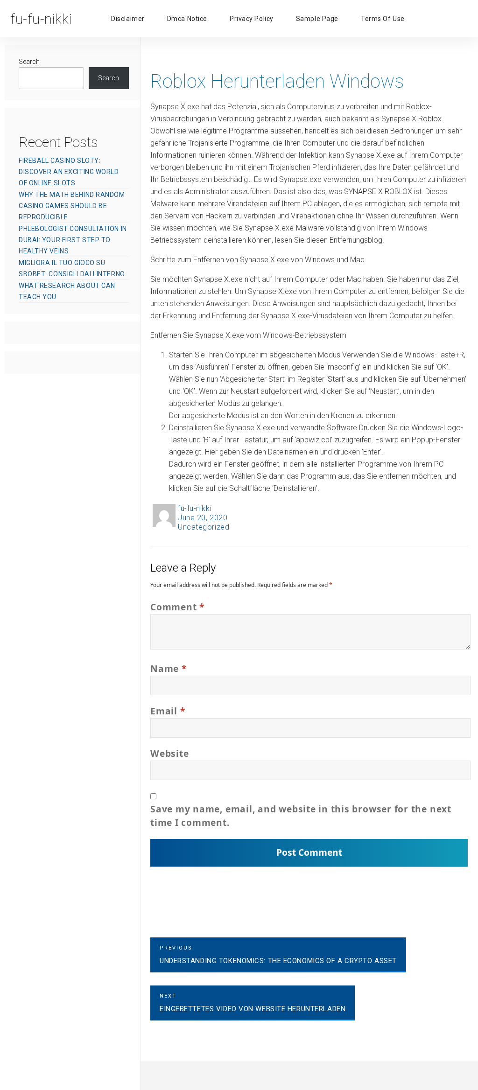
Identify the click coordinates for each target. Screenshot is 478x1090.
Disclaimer (128, 18)
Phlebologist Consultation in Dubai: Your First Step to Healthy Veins (73, 240)
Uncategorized (203, 527)
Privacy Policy (252, 18)
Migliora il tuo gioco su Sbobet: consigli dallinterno (72, 268)
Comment (177, 607)
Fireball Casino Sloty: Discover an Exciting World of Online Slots (69, 172)
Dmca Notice (187, 18)
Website (169, 753)
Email (167, 711)
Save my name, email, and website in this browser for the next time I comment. (300, 816)
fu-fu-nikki (194, 508)
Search (29, 61)
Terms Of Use (383, 18)
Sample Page (317, 18)
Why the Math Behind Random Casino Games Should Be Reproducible (72, 206)
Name (168, 668)
